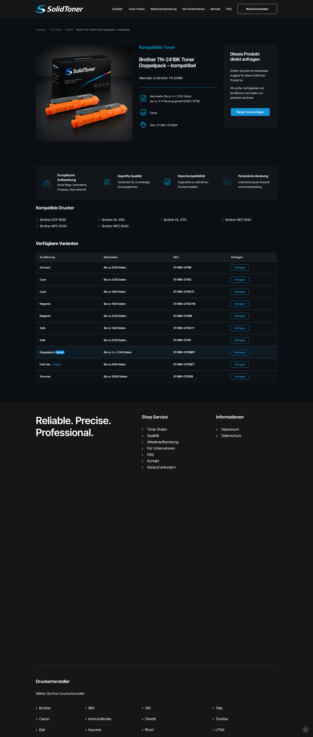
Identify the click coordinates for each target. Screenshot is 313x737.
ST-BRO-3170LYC (184, 291)
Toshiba (220, 719)
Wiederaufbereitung (164, 9)
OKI (146, 708)
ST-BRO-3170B (182, 267)
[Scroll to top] (305, 729)
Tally (217, 708)
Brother (69, 29)
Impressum (230, 429)
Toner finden (136, 9)
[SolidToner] (59, 9)
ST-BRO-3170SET (184, 364)
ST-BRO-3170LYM (184, 304)
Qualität (117, 9)
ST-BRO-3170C (182, 279)
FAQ (229, 9)
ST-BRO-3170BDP (184, 352)
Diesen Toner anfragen (250, 112)
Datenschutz (231, 435)
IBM (89, 708)
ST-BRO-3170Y (182, 340)
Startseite (41, 29)
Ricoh (148, 729)
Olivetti (149, 719)
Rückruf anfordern (161, 467)
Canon (42, 719)
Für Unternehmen (193, 9)
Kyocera (93, 729)
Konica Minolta (98, 719)
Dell (40, 729)
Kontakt (216, 9)
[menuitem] (118, 9)
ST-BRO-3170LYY (184, 328)
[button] (47, 185)
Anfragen (239, 267)
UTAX (218, 729)
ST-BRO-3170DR (183, 376)
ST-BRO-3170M (182, 316)
